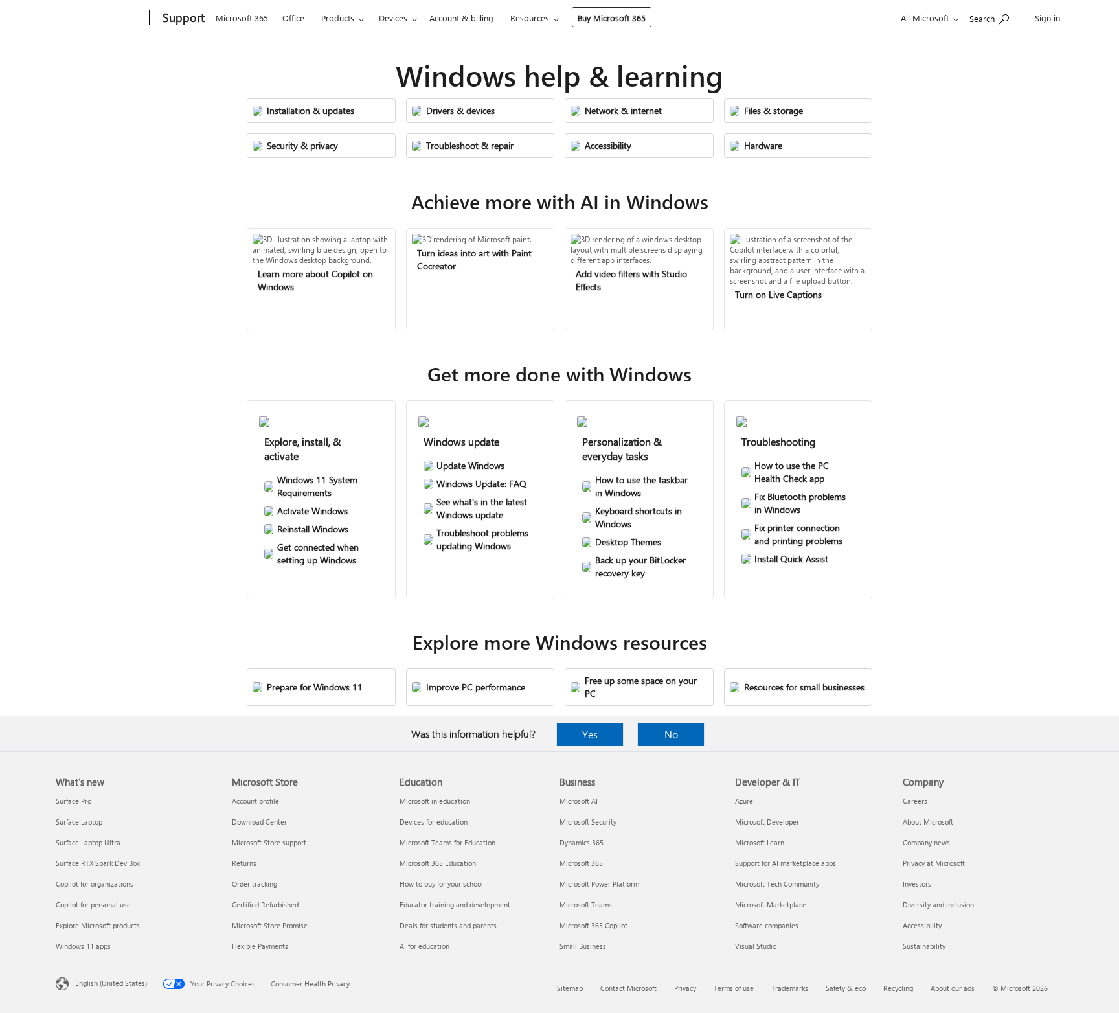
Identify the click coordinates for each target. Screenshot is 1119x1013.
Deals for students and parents (448, 925)
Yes (590, 734)
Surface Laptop (79, 821)
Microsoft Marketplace (770, 904)
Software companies (766, 925)
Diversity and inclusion (938, 904)
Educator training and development (455, 904)
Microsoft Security (588, 821)
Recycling (898, 988)
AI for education (424, 946)
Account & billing (461, 17)
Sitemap (570, 988)
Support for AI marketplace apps (785, 863)
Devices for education (434, 821)
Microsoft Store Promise (270, 925)
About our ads (953, 988)
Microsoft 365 (242, 17)
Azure (744, 801)
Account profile (255, 801)
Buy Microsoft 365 (612, 17)
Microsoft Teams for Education (447, 842)
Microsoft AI (579, 801)
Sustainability (924, 946)
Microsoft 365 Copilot (593, 925)
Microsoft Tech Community (777, 884)
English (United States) (111, 983)
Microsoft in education (435, 801)
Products (337, 17)
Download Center (259, 821)
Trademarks (789, 988)
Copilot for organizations (94, 884)
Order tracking (254, 884)
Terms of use (734, 988)
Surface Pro (73, 801)
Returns (244, 863)
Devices (393, 17)
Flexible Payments (260, 946)
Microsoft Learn (759, 842)
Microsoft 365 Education (438, 863)
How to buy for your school (441, 884)
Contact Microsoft (628, 988)
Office (293, 17)
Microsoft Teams (586, 904)
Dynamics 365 (582, 842)
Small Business (583, 946)
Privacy (685, 988)
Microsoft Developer (767, 821)
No (671, 734)
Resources (529, 17)
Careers (915, 801)
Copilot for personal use (93, 904)
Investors (917, 884)
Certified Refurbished (265, 904)
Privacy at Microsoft (934, 863)
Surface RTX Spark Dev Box (98, 863)
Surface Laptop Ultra (88, 842)
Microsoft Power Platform (599, 884)
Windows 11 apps (83, 946)
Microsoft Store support (269, 842)
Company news (926, 842)
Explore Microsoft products (98, 925)
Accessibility (922, 925)
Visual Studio (755, 946)
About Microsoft (928, 821)
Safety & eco (846, 988)
